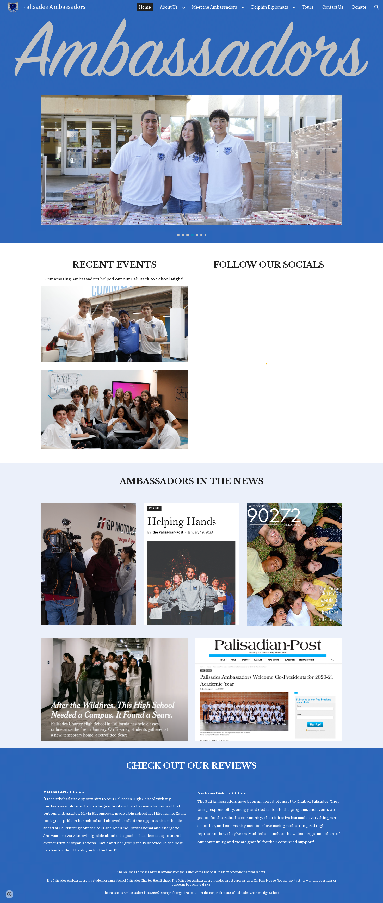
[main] (114, 269)
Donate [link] (359, 7)
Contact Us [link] (332, 7)
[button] (376, 7)
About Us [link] (169, 7)
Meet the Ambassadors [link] (214, 7)
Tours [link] (307, 7)
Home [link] (145, 7)
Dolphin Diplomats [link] (269, 7)
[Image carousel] (191, 165)
